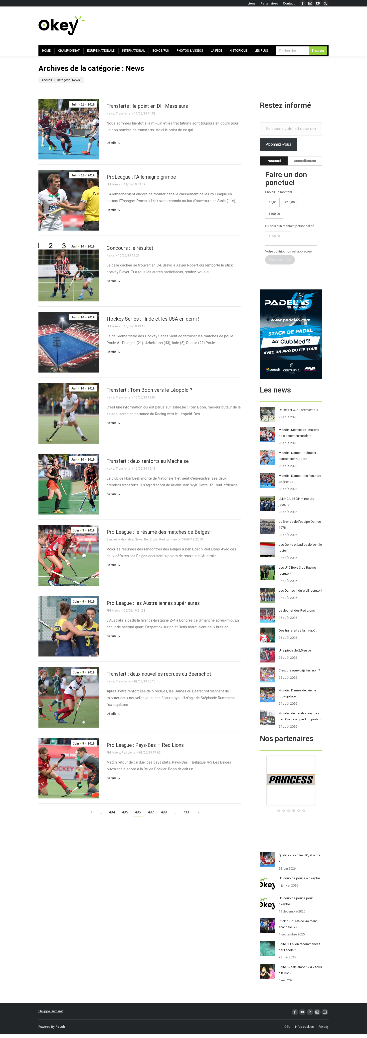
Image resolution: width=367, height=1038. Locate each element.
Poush (60, 1027)
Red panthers (168, 539)
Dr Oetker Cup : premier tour (298, 410)
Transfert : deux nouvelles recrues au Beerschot (159, 674)
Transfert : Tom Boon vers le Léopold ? (149, 390)
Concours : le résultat (130, 248)
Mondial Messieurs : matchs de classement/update (299, 433)
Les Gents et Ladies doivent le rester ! (300, 547)
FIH (109, 184)
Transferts (123, 113)
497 (151, 812)
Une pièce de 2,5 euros (295, 650)
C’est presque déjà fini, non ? (299, 670)
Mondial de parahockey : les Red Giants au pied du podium (300, 716)
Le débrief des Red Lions (297, 610)
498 (164, 812)
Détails (111, 143)
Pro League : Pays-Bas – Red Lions (145, 745)
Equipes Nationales (120, 539)
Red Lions (151, 539)
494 (112, 812)
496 (138, 812)
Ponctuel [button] (274, 161)
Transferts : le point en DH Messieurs (147, 106)
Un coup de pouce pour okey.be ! (296, 901)
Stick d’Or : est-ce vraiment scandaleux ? (298, 924)
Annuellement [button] (305, 161)
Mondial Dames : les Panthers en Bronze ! (300, 479)
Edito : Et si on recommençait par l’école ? (299, 947)
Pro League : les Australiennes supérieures (153, 603)
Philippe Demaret (50, 1011)
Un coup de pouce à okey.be (299, 878)
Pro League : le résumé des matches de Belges (158, 532)
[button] (278, 810)
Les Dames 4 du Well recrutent (300, 590)
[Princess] (291, 804)
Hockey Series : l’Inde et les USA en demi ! (153, 319)
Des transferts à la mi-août (298, 630)
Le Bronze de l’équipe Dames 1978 (300, 524)
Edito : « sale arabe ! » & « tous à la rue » (300, 970)
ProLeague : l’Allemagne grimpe (141, 177)
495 (125, 812)
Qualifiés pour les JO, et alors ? (299, 858)
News (110, 113)
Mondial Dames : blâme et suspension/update (297, 456)
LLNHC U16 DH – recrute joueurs (296, 502)
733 (186, 812)
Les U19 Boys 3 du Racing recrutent (297, 570)
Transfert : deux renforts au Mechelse (148, 461)
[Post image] (267, 414)
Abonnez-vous (278, 144)
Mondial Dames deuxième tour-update (297, 693)
